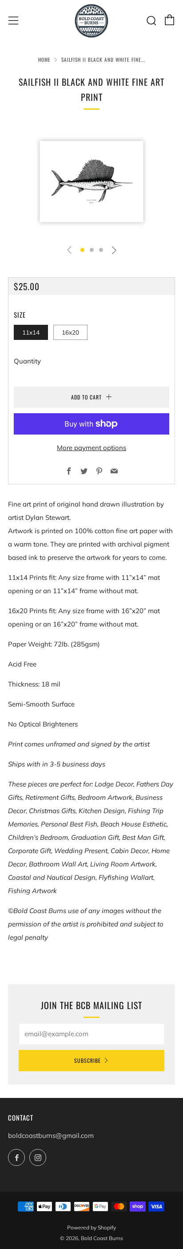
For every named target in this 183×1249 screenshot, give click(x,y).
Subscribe (87, 1060)
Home (44, 59)
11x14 (31, 332)
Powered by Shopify (91, 1227)
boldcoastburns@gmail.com (51, 1135)
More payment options (91, 447)
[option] (91, 181)
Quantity (27, 361)
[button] (82, 250)
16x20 (70, 332)
